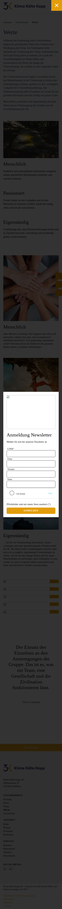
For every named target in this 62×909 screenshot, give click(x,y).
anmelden (30, 510)
